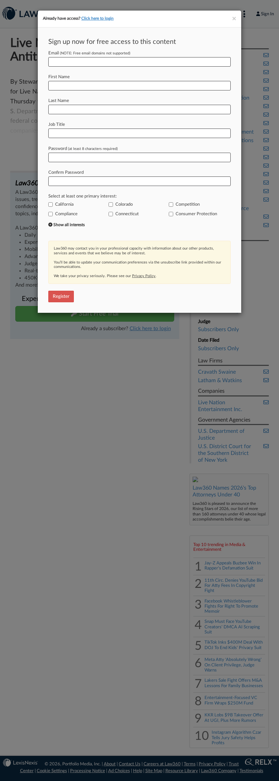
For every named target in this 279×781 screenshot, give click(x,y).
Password (83, 149)
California (64, 204)
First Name (59, 77)
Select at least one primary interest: (82, 196)
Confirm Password (66, 172)
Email (89, 53)
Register (61, 296)
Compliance (66, 214)
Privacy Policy (143, 276)
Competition (188, 204)
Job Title (56, 124)
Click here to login (97, 18)
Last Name (58, 101)
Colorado (124, 204)
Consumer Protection (196, 214)
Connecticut (127, 214)
